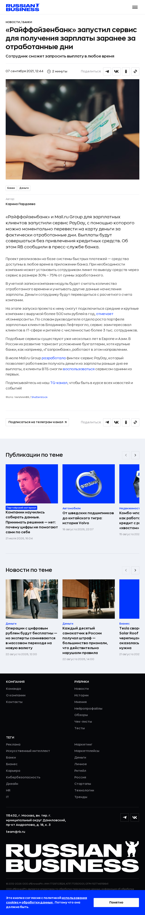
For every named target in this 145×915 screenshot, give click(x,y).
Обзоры (81, 715)
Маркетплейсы (86, 750)
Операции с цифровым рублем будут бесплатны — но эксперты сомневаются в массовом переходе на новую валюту (31, 638)
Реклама (13, 744)
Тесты (79, 728)
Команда (13, 688)
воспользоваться (79, 369)
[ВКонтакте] (135, 817)
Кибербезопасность (23, 777)
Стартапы (82, 783)
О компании (15, 695)
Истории (81, 695)
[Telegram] (124, 817)
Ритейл (80, 770)
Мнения (80, 702)
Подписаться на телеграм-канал (35, 422)
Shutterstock (39, 397)
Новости (13, 22)
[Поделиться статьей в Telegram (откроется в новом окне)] (107, 71)
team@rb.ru (15, 831)
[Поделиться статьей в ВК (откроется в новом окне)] (116, 71)
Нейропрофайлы (88, 708)
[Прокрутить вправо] (135, 455)
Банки (27, 22)
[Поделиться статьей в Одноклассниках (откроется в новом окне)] (126, 71)
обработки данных (37, 902)
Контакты (14, 702)
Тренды (80, 797)
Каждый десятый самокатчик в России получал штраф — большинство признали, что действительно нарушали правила (85, 641)
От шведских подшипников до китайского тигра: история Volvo (88, 518)
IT (7, 797)
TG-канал (58, 383)
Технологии (84, 790)
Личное (80, 764)
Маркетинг (83, 744)
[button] (135, 7)
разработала (54, 358)
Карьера (13, 770)
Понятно (116, 902)
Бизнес (12, 764)
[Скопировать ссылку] (135, 71)
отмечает (104, 314)
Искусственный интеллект (28, 750)
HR (8, 790)
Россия (80, 777)
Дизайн (12, 783)
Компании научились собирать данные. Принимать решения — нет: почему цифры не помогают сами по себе (32, 522)
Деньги (24, 188)
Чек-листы (83, 721)
